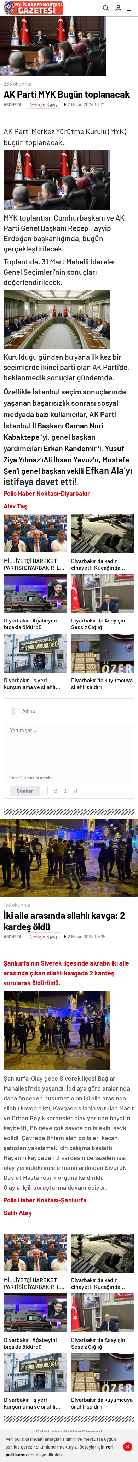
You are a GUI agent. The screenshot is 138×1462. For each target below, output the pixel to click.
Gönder (25, 790)
